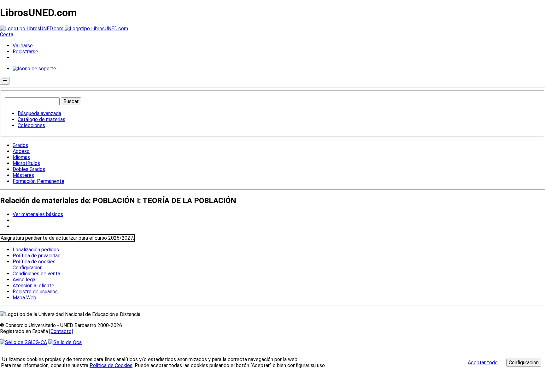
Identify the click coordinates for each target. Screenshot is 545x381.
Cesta (6, 35)
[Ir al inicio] (64, 29)
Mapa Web (24, 298)
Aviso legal (25, 280)
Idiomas (21, 157)
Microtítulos (26, 163)
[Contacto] (61, 331)
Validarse (23, 46)
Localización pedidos (36, 250)
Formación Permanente (38, 181)
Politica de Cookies (111, 365)
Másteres (23, 175)
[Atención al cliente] (34, 69)
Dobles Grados (29, 169)
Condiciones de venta (36, 274)
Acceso (21, 151)
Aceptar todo (483, 363)
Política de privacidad (37, 256)
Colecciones (31, 125)
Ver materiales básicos (38, 214)
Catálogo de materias (41, 119)
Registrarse (25, 52)
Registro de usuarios (35, 292)
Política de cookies (34, 262)
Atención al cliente (33, 286)
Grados (20, 145)
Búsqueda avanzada (39, 113)
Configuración (27, 268)
